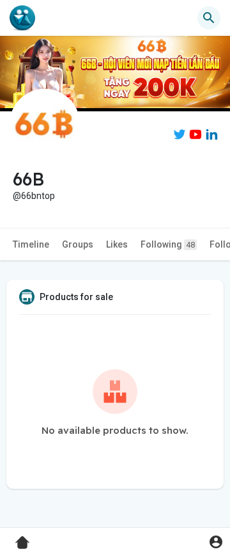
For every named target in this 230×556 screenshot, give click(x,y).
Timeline (31, 244)
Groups (77, 244)
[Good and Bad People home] (22, 18)
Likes (117, 244)
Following (168, 244)
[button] (215, 541)
